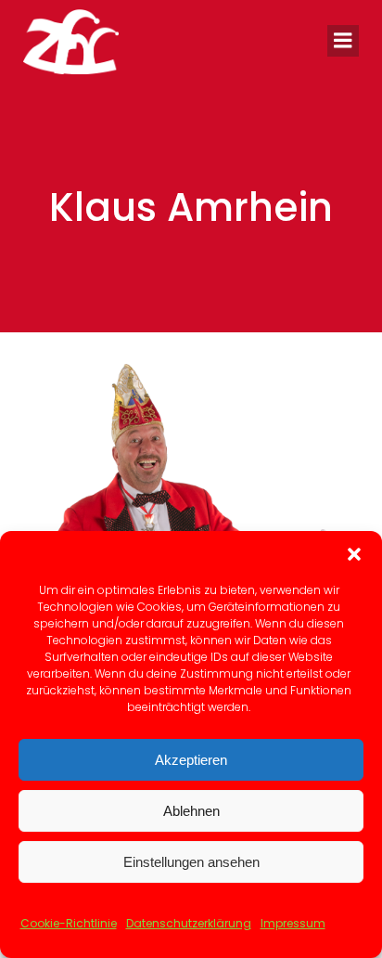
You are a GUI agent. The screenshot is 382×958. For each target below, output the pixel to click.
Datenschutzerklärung (188, 923)
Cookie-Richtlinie (68, 923)
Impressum (293, 923)
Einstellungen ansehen (191, 862)
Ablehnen (191, 811)
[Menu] (343, 41)
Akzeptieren (191, 760)
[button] (354, 554)
